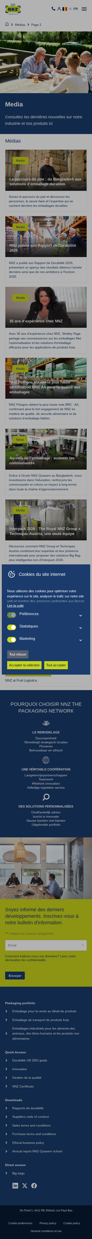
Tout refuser (17, 654)
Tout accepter (56, 665)
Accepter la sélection (24, 665)
